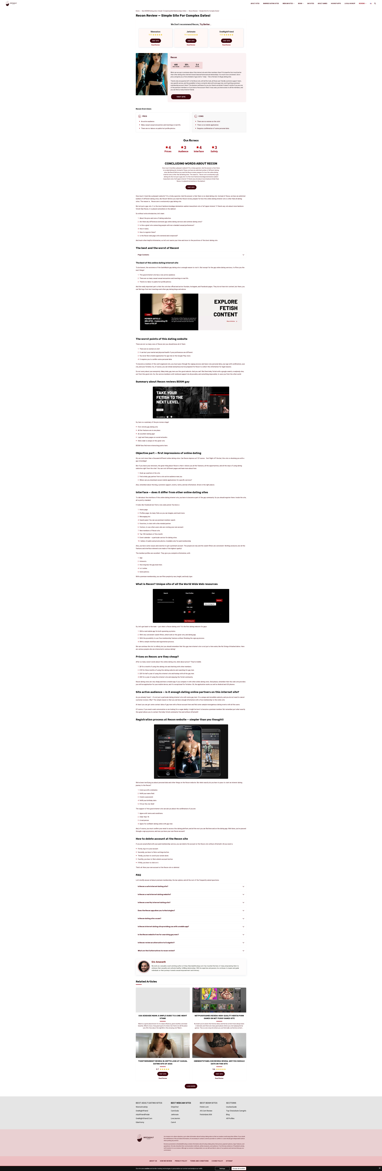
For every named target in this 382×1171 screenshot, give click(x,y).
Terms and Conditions (199, 1161)
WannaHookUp (142, 1107)
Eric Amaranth (159, 962)
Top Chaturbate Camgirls (236, 1111)
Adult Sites (255, 3)
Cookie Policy (217, 1161)
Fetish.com (204, 1107)
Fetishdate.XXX (206, 1114)
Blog (228, 1114)
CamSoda (175, 1111)
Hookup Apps (336, 3)
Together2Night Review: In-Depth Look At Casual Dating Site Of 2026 (162, 1062)
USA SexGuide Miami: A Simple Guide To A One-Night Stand (162, 1017)
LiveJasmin (175, 1118)
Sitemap (229, 1161)
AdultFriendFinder (143, 1114)
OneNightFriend (142, 1111)
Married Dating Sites (271, 3)
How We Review (166, 1161)
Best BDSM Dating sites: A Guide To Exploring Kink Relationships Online (164, 11)
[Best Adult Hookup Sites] (11, 3)
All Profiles (230, 1118)
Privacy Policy (181, 1161)
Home (138, 11)
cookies (147, 1168)
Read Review (155, 45)
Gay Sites (310, 3)
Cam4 (173, 1122)
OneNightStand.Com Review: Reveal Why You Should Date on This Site (219, 1062)
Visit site (191, 187)
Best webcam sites (181, 1103)
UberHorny (140, 1122)
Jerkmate (174, 1114)
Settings (222, 1168)
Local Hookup (350, 3)
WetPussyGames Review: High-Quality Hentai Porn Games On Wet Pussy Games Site (219, 1017)
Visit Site (155, 41)
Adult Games (322, 3)
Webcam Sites (288, 3)
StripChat (175, 1107)
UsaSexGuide (231, 1107)
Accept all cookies (239, 1168)
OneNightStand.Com (144, 1118)
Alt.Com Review (206, 1111)
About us (153, 1161)
